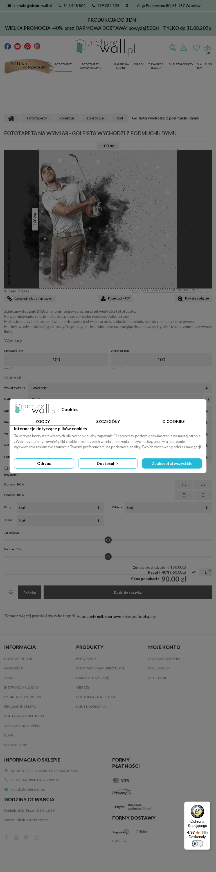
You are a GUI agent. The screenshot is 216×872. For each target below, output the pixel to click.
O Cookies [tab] (173, 421)
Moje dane (157, 678)
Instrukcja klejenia (21, 687)
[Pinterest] (27, 46)
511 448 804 (75, 5)
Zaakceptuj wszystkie (172, 463)
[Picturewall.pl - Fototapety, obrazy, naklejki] (105, 48)
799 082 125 (108, 5)
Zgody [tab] (42, 421)
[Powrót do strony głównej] (11, 118)
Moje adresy (159, 668)
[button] (210, 570)
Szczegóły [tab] (108, 421)
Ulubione (196, 48)
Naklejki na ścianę (121, 66)
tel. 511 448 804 (23, 780)
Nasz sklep (13, 668)
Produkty (186, 64)
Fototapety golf (90, 616)
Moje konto (164, 647)
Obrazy (138, 64)
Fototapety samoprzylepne (90, 66)
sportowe (113, 616)
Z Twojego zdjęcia (155, 66)
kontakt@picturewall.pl (33, 5)
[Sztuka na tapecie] (29, 67)
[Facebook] (7, 46)
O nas (9, 678)
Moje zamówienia (164, 658)
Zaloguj (183, 48)
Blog (208, 64)
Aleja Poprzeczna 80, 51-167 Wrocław (169, 5)
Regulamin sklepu (20, 706)
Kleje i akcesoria (91, 706)
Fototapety (63, 64)
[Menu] (207, 805)
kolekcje (129, 616)
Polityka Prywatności (24, 716)
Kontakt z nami (18, 658)
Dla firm (199, 66)
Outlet (173, 64)
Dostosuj (106, 463)
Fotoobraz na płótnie (96, 697)
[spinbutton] (56, 359)
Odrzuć (44, 463)
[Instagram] (37, 46)
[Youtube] (17, 46)
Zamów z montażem (22, 726)
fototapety (147, 616)
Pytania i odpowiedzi (22, 697)
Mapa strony (15, 745)
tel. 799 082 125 (49, 780)
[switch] (197, 843)
